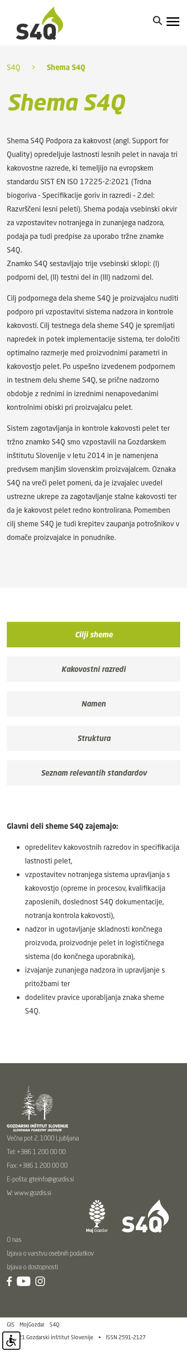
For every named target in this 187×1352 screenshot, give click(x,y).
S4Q (13, 67)
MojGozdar (32, 1324)
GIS (11, 1324)
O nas (14, 1239)
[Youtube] (23, 1280)
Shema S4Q (66, 67)
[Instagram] (40, 1280)
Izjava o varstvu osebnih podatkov (50, 1253)
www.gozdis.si (32, 1192)
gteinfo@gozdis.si (51, 1179)
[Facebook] (9, 1280)
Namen (93, 704)
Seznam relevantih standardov (94, 773)
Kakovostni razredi (93, 669)
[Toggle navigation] (173, 23)
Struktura (93, 738)
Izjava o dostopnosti (32, 1266)
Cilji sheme (94, 635)
